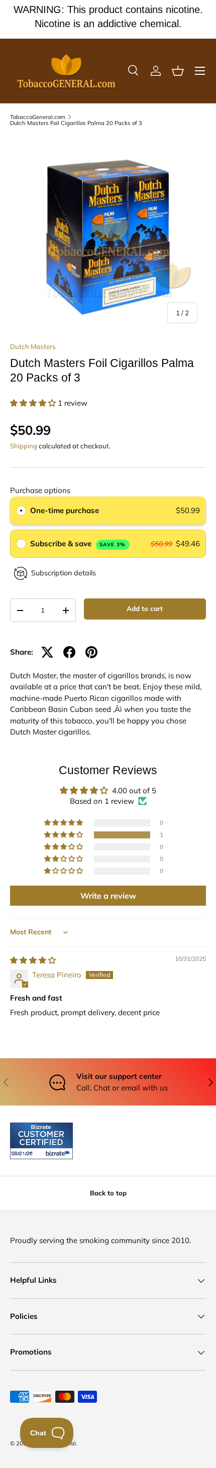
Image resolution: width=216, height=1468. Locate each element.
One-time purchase (64, 510)
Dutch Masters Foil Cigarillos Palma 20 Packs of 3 (76, 123)
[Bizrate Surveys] (24, 1153)
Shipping (23, 446)
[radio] (21, 511)
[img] (33, 960)
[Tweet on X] (47, 652)
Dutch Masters (33, 346)
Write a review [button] (108, 896)
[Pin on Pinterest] (91, 652)
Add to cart (145, 608)
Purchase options (40, 490)
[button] (178, 71)
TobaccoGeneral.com (37, 117)
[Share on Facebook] (69, 652)
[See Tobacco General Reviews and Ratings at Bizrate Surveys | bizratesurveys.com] (41, 1141)
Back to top (108, 1193)
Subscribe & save (78, 543)
